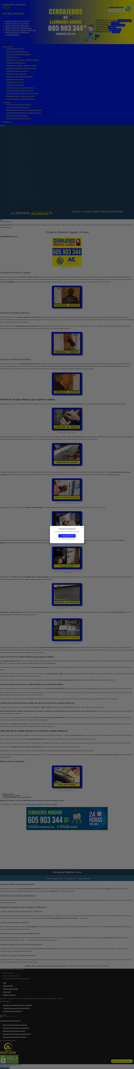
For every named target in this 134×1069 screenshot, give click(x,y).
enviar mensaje (71, 538)
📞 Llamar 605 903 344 (67, 536)
